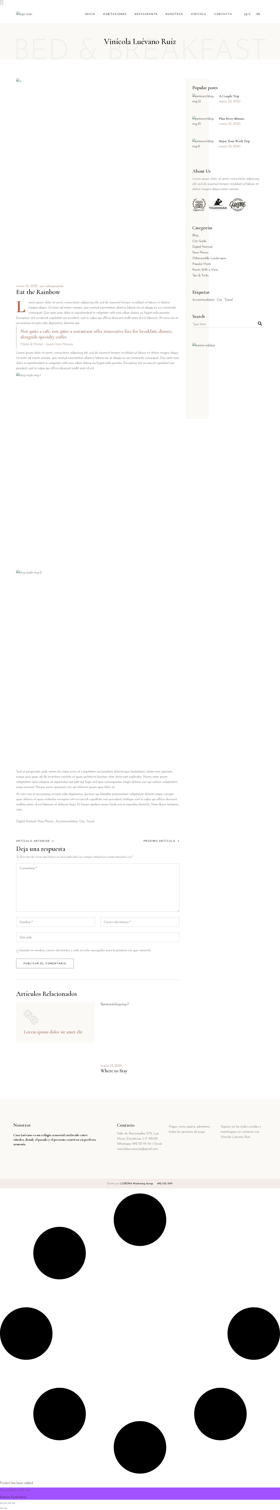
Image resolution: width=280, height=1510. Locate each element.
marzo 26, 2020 (27, 286)
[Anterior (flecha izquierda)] (1, 1508)
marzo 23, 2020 (111, 1066)
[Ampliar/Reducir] (1, 1503)
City (82, 821)
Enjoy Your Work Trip (234, 141)
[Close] (1, 3)
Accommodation (67, 821)
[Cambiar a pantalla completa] (5, 1503)
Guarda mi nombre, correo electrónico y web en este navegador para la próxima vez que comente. (85, 950)
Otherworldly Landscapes (209, 258)
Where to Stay (114, 1071)
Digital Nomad (26, 821)
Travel (90, 821)
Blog (195, 235)
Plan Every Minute (231, 118)
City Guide (199, 241)
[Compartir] (9, 1503)
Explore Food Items (13, 1497)
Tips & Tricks (200, 275)
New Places (46, 821)
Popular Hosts (201, 264)
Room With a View (205, 269)
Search (198, 316)
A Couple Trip (229, 96)
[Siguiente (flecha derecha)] (5, 1508)
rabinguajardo (54, 286)
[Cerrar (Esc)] (13, 1503)
